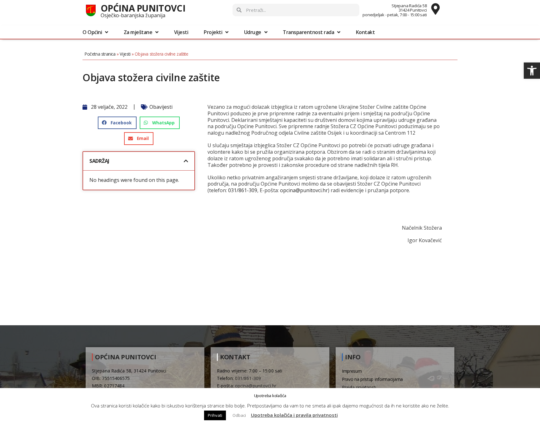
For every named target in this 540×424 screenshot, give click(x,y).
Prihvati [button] (215, 415)
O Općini (92, 32)
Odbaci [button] (239, 415)
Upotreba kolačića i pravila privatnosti (294, 415)
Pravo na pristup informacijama (372, 379)
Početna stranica (100, 54)
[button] (532, 70)
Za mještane (138, 32)
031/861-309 (242, 190)
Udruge (252, 32)
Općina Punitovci (143, 8)
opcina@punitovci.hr (304, 190)
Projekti (213, 32)
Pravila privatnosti (359, 387)
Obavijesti (160, 106)
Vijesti (181, 32)
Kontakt (365, 32)
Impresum (352, 371)
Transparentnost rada (308, 32)
